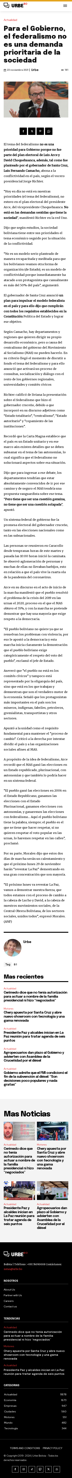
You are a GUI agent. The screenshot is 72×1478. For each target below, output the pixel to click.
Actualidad (10, 20)
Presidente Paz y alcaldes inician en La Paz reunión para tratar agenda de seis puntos (34, 1036)
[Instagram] (23, 1469)
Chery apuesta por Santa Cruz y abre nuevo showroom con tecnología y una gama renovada (34, 1016)
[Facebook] (23, 131)
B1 (15, 964)
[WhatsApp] (48, 131)
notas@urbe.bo (13, 1269)
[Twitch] (40, 1469)
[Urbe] (12, 948)
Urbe (35, 70)
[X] (31, 131)
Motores (8, 1008)
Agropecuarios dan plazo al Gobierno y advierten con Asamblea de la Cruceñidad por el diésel (34, 1056)
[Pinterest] (40, 131)
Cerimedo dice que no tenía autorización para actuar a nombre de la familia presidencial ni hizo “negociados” (35, 996)
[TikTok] (32, 1469)
